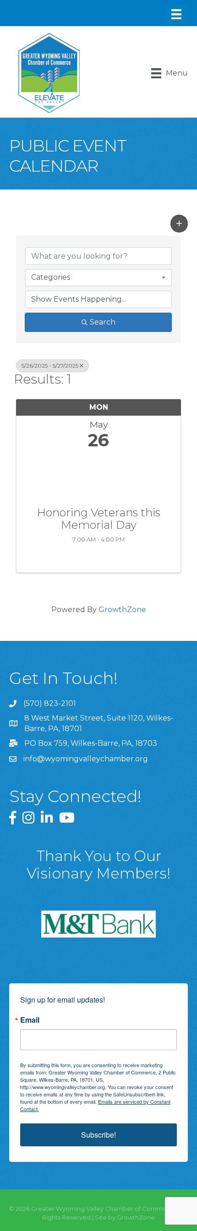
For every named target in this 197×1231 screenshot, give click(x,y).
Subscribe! (98, 1134)
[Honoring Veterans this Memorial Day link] (98, 476)
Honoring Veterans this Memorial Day (98, 519)
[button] (179, 223)
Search (102, 322)
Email (29, 1020)
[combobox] (98, 277)
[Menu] (176, 14)
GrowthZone (122, 609)
